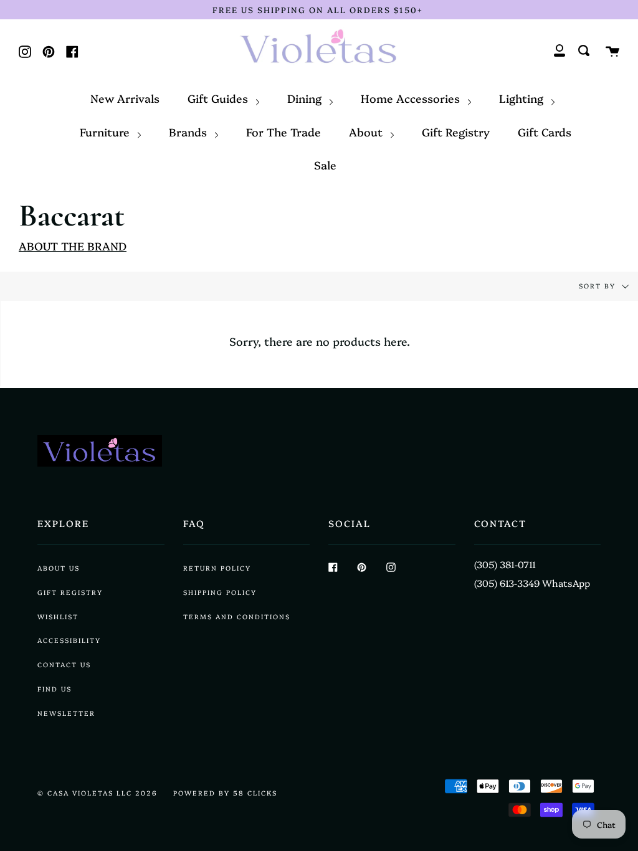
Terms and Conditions (236, 616)
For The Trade (283, 131)
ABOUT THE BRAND (72, 245)
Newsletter (66, 713)
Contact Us (64, 664)
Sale (325, 164)
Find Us (54, 688)
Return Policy (217, 568)
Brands (189, 131)
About (367, 131)
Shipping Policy (220, 592)
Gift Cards (544, 131)
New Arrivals (125, 97)
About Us (58, 568)
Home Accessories (412, 97)
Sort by (599, 285)
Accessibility (69, 640)
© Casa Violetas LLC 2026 (97, 792)
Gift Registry (456, 131)
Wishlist (58, 616)
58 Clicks (255, 792)
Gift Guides (219, 97)
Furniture (106, 131)
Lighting (522, 97)
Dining (306, 97)
